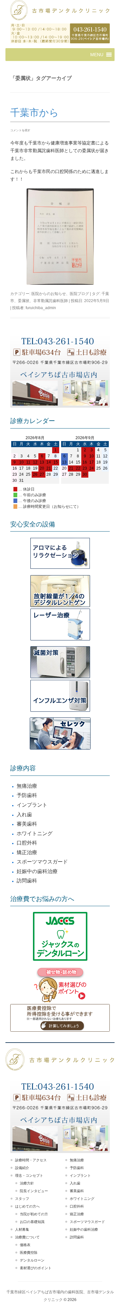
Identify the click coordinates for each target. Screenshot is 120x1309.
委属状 (23, 301)
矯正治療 (27, 852)
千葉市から (34, 112)
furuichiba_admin (41, 308)
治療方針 (27, 1183)
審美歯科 (27, 824)
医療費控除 (28, 1252)
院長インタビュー (34, 1191)
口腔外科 (27, 842)
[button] (96, 54)
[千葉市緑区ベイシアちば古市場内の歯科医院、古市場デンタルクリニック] (60, 11)
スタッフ (22, 1199)
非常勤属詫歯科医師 (50, 301)
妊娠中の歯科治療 (37, 871)
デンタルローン (32, 1260)
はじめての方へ (27, 1206)
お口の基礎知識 (32, 1222)
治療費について (27, 1237)
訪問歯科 (27, 880)
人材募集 (22, 1229)
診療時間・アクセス (31, 1160)
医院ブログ (79, 293)
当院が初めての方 (34, 1214)
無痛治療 (27, 786)
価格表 (25, 1245)
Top (114, 1303)
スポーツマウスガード (42, 861)
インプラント (32, 805)
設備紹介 (22, 1168)
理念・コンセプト (29, 1175)
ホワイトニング (34, 833)
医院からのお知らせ (48, 293)
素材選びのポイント (36, 1268)
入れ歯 (24, 814)
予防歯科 (27, 795)
